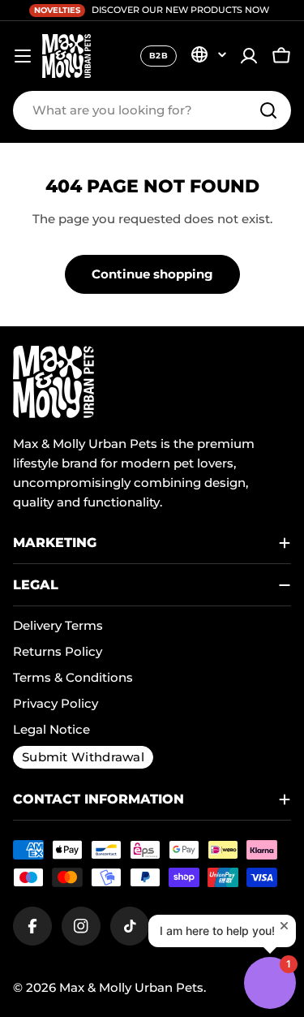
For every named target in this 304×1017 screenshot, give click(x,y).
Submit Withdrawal (83, 757)
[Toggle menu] (22, 56)
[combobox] (152, 110)
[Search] (268, 110)
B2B (158, 55)
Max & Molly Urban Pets (131, 987)
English (208, 54)
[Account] (249, 56)
